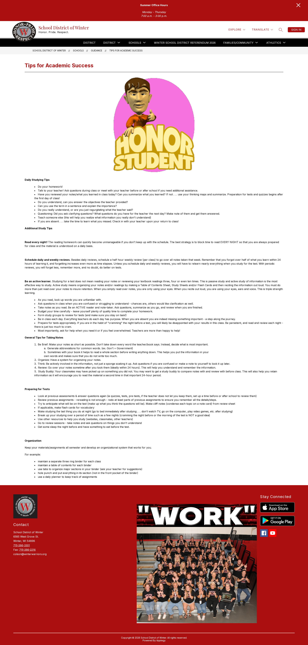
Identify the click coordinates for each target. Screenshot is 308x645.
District (89, 42)
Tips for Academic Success (126, 50)
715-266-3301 (21, 545)
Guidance (96, 50)
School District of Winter (49, 50)
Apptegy (161, 640)
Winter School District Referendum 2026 (185, 42)
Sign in (296, 29)
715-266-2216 (27, 549)
